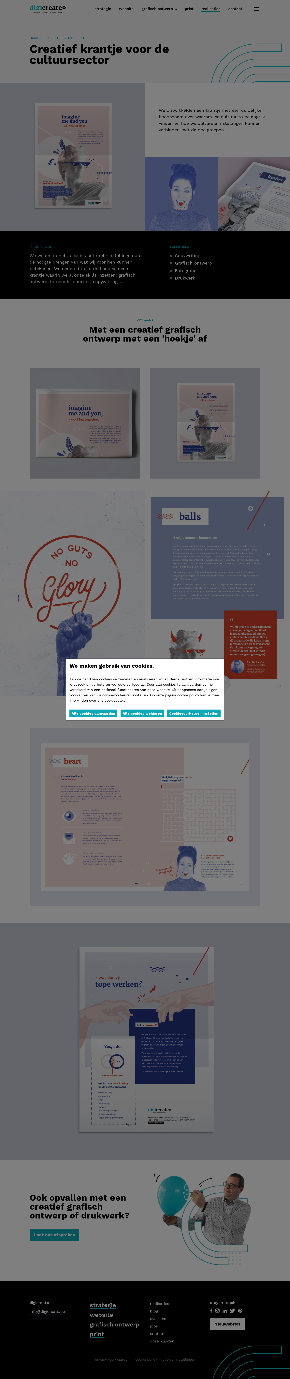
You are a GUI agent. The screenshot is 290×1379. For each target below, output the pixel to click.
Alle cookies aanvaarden (93, 713)
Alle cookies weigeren (142, 713)
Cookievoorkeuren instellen (193, 713)
